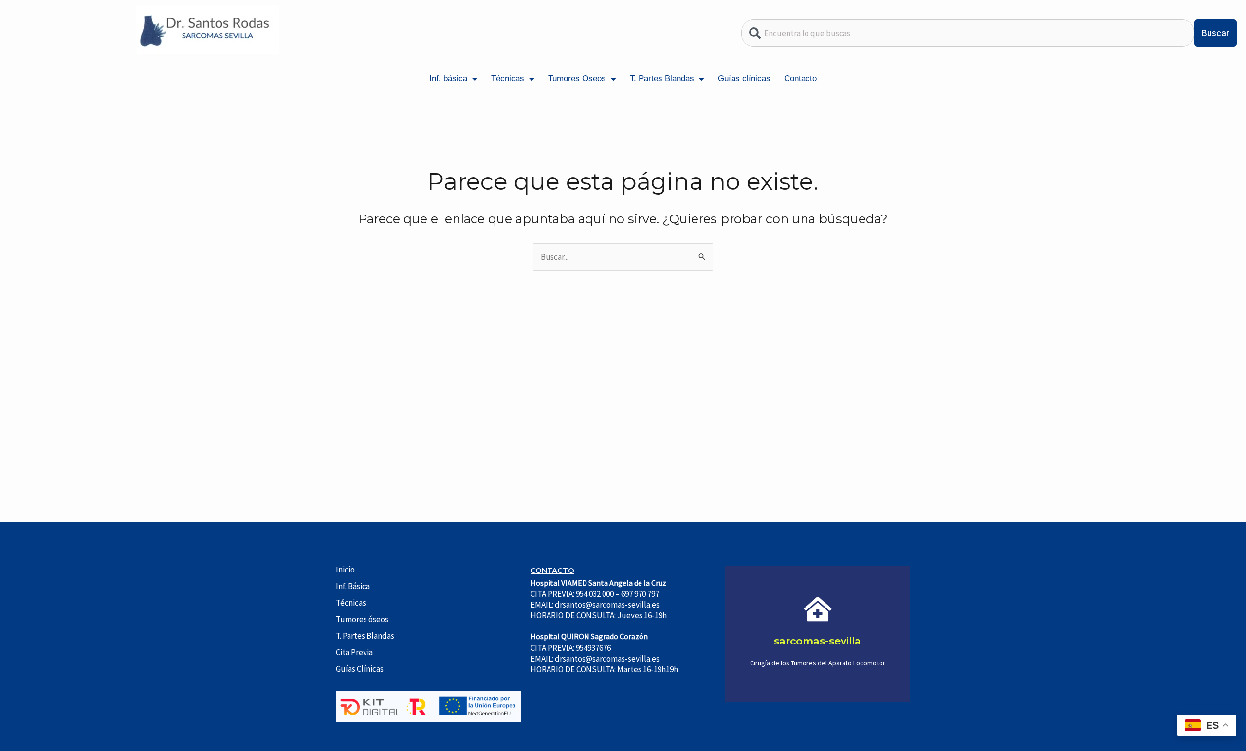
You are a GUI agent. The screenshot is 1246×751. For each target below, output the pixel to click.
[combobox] (968, 33)
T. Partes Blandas (662, 78)
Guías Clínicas (360, 668)
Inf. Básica (353, 586)
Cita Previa (354, 652)
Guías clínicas (744, 78)
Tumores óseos (362, 619)
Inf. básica (448, 78)
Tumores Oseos (577, 78)
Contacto (800, 78)
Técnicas (507, 78)
